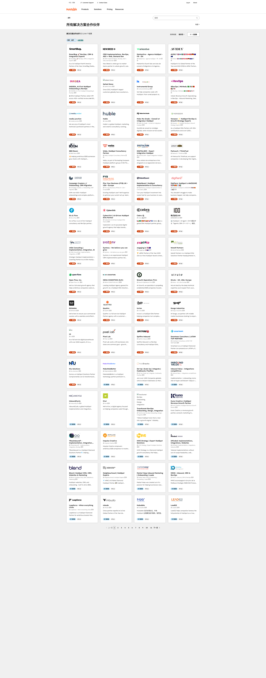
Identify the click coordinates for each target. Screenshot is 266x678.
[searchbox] (176, 18)
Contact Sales (103, 2)
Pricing (109, 9)
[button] (197, 24)
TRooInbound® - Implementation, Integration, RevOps (80, 442)
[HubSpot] (71, 9)
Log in (188, 2)
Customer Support (88, 2)
